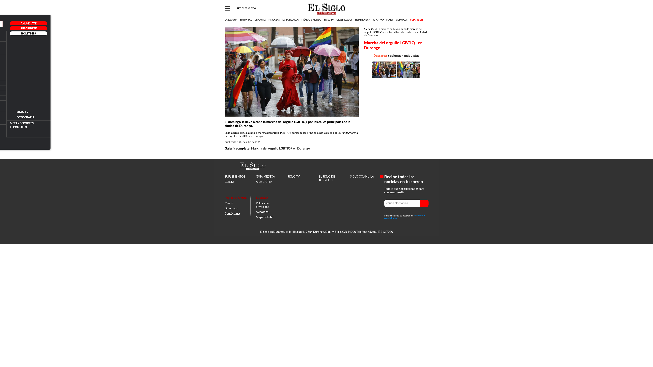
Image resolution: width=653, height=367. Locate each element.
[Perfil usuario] (424, 8)
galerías (395, 55)
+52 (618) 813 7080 (380, 231)
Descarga (380, 55)
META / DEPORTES (22, 123)
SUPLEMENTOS (235, 176)
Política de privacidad (262, 204)
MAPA (389, 19)
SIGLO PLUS (402, 19)
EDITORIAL (246, 19)
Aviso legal (262, 212)
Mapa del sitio (264, 217)
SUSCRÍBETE (28, 28)
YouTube (10, 144)
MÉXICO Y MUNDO (311, 19)
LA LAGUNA (231, 19)
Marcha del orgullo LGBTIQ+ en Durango (280, 148)
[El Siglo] (253, 173)
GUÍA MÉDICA (265, 176)
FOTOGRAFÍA (26, 117)
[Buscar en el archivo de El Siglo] (413, 10)
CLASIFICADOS (345, 19)
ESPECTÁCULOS (290, 19)
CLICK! (229, 182)
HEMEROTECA (362, 19)
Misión (229, 203)
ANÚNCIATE (29, 23)
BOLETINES (28, 33)
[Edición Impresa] (28, 72)
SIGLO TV (23, 111)
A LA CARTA (264, 182)
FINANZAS (274, 19)
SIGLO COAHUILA (362, 176)
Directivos (231, 208)
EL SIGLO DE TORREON (327, 178)
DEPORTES (260, 19)
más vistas (411, 55)
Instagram (19, 144)
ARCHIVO (378, 19)
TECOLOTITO (18, 127)
